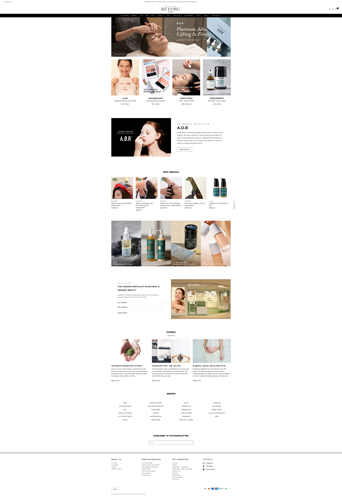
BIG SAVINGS (125, 15)
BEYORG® (114, 201)
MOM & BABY (215, 15)
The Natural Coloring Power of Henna (126, 366)
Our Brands (114, 465)
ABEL (125, 403)
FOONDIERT (155, 409)
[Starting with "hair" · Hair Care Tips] (171, 351)
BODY (198, 15)
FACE (152, 15)
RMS (217, 416)
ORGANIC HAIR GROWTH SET (218, 204)
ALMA (186, 403)
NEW (147, 15)
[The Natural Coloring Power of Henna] (130, 351)
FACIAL (206, 15)
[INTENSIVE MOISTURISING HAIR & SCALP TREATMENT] (171, 188)
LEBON (155, 413)
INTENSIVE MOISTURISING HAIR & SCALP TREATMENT (170, 204)
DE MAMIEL (217, 406)
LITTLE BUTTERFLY (125, 416)
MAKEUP (160, 15)
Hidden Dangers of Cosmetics (151, 465)
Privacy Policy (146, 475)
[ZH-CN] (11, 1)
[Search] (333, 9)
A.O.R (141, 15)
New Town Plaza (177, 477)
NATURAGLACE (155, 416)
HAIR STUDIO (177, 15)
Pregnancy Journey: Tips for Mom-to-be (209, 366)
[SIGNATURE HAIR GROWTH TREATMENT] (122, 188)
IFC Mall (174, 465)
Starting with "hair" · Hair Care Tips (166, 366)
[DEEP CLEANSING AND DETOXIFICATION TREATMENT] (146, 188)
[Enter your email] (192, 443)
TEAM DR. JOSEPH (186, 420)
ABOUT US (116, 459)
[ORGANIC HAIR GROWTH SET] (220, 188)
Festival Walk (176, 475)
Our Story (114, 463)
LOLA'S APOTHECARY (217, 413)
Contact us (175, 479)
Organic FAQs (146, 469)
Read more (115, 380)
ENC (125, 409)
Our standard (122, 302)
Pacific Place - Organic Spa (180, 467)
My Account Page (147, 463)
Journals (113, 467)
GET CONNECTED (180, 459)
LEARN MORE (122, 312)
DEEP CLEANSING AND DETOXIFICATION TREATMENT (144, 206)
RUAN (125, 420)
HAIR (168, 15)
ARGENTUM (186, 406)
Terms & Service (146, 473)
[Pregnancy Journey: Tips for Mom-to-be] (212, 351)
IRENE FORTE (217, 409)
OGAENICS (186, 416)
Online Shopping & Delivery (150, 467)
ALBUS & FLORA (156, 403)
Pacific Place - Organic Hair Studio (182, 469)
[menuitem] (125, 15)
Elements (175, 473)
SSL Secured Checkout (148, 471)
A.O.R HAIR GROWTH (155, 406)
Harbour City (176, 471)
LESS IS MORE (186, 413)
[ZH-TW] (8, 1)
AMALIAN (217, 403)
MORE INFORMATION (151, 459)
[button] (184, 149)
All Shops (175, 463)
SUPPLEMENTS (189, 15)
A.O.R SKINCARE (125, 406)
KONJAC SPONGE (125, 413)
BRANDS (133, 15)
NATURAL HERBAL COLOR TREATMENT (194, 204)
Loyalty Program (116, 469)
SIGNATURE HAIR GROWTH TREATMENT (121, 204)
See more (171, 335)
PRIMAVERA (155, 420)
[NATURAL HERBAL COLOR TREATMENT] (195, 188)
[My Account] (329, 9)
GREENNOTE (186, 409)
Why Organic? (122, 307)
